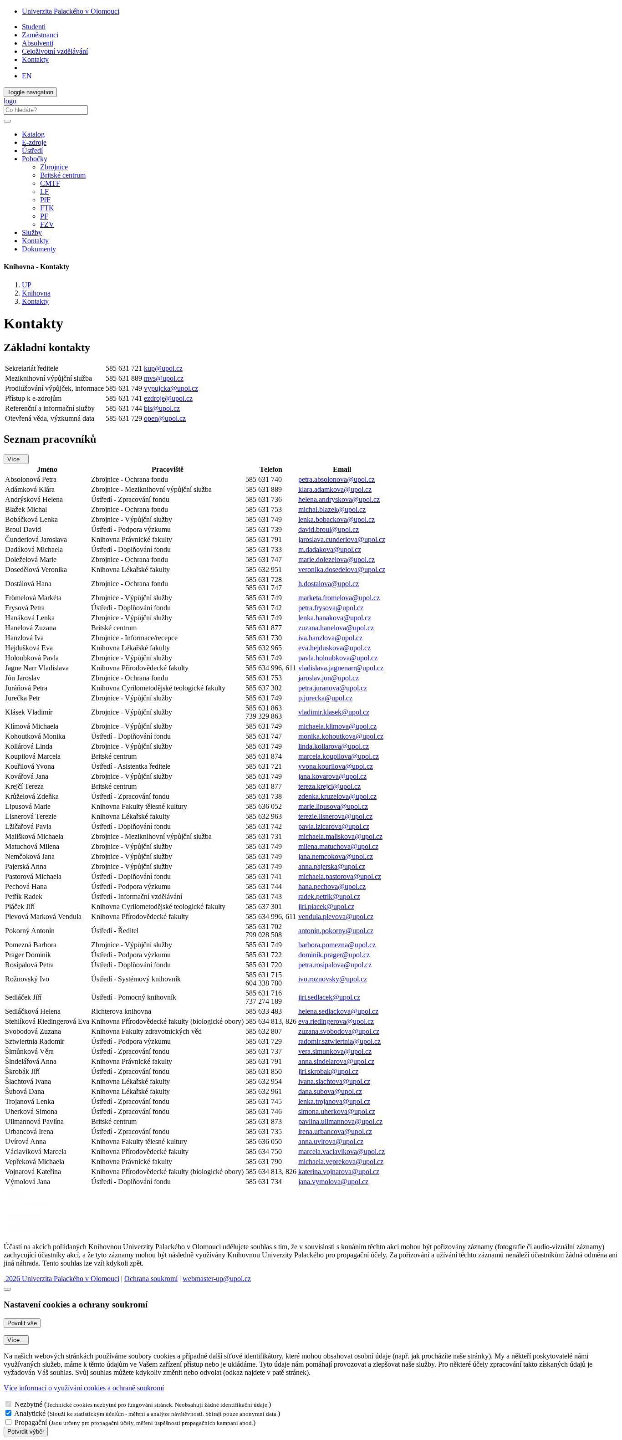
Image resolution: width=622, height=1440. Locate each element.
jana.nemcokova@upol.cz (335, 856)
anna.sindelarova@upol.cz (336, 1061)
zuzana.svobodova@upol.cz (338, 1031)
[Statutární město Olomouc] (24, 1231)
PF (44, 216)
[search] (7, 121)
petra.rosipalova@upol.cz (335, 965)
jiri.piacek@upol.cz (326, 906)
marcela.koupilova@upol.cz (338, 756)
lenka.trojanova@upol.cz (334, 1101)
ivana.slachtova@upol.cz (334, 1081)
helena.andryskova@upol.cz (339, 499)
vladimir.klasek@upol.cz (333, 712)
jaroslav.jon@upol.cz (328, 678)
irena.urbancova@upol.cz (335, 1131)
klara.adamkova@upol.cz (335, 489)
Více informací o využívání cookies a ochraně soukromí (84, 1388)
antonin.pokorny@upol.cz (335, 930)
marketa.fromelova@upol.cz (339, 598)
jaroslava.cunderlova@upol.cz (341, 539)
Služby (32, 232)
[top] (7, 1289)
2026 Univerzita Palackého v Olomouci (61, 1278)
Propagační (31, 1422)
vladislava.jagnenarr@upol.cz (340, 668)
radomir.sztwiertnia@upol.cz (339, 1041)
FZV (47, 224)
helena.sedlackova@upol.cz (338, 1011)
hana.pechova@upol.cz (332, 886)
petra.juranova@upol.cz (332, 688)
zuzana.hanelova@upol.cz (336, 628)
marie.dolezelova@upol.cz (336, 559)
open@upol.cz (165, 418)
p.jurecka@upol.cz (325, 698)
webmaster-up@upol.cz (217, 1278)
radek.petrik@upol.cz (329, 896)
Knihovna (36, 293)
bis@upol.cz (162, 408)
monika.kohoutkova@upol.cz (340, 736)
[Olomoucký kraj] (35, 1207)
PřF (45, 200)
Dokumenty (39, 249)
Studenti (34, 27)
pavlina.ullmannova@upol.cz (340, 1121)
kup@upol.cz (163, 368)
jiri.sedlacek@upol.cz (329, 997)
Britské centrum (63, 175)
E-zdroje (34, 142)
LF (44, 191)
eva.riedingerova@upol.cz (336, 1021)
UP (26, 285)
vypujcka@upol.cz (171, 388)
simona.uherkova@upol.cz (336, 1111)
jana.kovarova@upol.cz (332, 776)
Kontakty (35, 59)
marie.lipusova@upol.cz (333, 806)
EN (27, 76)
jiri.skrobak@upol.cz (328, 1071)
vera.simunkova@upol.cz (335, 1051)
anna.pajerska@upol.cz (331, 866)
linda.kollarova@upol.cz (333, 746)
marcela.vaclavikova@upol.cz (341, 1151)
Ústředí (32, 150)
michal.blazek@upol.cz (332, 509)
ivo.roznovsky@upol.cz (332, 979)
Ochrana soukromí (151, 1278)
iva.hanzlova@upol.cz (330, 638)
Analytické (30, 1413)
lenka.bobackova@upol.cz (336, 519)
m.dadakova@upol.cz (329, 549)
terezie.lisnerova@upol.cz (335, 816)
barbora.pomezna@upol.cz (337, 945)
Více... (16, 459)
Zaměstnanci (40, 35)
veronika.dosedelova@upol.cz (341, 569)
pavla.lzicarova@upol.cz (333, 826)
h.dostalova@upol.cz (328, 583)
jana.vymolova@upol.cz (333, 1181)
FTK (47, 208)
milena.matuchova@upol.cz (338, 846)
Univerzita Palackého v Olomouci (70, 11)
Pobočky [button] (34, 159)
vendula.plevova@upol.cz (335, 916)
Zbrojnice (54, 167)
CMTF (50, 183)
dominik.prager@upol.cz (334, 955)
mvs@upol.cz (164, 378)
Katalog (33, 134)
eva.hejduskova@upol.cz (334, 648)
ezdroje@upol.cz (168, 398)
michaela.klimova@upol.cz (337, 726)
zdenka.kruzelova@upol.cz (337, 796)
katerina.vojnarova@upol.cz (338, 1171)
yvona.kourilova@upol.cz (335, 766)
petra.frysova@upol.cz (330, 608)
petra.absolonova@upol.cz (336, 479)
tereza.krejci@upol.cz (329, 786)
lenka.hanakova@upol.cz (334, 618)
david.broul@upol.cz (328, 529)
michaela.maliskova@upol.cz (340, 836)
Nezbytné (28, 1404)
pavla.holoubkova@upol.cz (337, 658)
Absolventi (37, 43)
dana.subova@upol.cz (330, 1091)
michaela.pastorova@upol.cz (339, 876)
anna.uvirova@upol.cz (330, 1141)
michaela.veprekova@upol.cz (340, 1161)
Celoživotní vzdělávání (55, 51)
